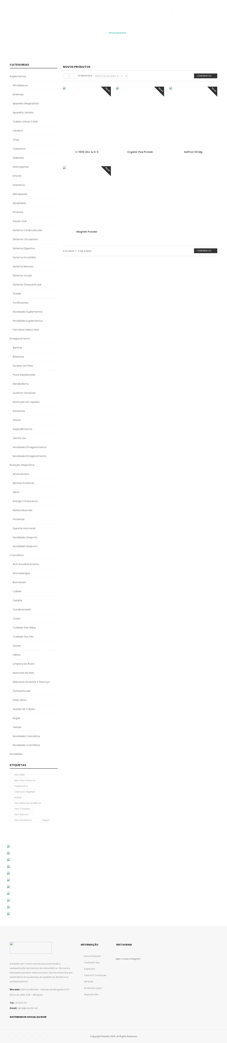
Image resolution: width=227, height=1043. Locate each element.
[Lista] (72, 75)
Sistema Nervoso (23, 266)
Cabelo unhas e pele (25, 121)
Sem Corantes (22, 808)
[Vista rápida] (105, 113)
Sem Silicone (21, 814)
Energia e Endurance (25, 501)
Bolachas (18, 356)
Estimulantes (20, 167)
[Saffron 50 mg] (193, 117)
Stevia (16, 420)
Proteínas (18, 519)
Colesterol (18, 149)
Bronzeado (19, 582)
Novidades (16, 754)
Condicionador (21, 609)
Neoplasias (19, 203)
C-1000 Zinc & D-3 (86, 152)
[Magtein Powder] (87, 196)
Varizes (16, 727)
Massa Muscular (22, 510)
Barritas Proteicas (23, 483)
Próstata (17, 212)
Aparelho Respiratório (25, 103)
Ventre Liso (19, 438)
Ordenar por (85, 75)
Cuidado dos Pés (23, 636)
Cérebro (17, 130)
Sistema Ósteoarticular (26, 284)
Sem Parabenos (23, 820)
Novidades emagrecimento (29, 456)
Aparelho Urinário (23, 112)
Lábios (16, 655)
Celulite (17, 600)
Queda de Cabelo (23, 709)
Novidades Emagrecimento (29, 447)
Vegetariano (21, 786)
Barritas (17, 347)
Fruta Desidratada (23, 375)
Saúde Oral (19, 221)
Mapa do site (91, 994)
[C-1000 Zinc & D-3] (87, 117)
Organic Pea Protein (140, 152)
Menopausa (19, 194)
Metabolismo (20, 384)
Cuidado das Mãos (24, 627)
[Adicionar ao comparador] (105, 106)
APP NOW (88, 981)
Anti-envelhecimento (25, 564)
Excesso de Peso (22, 365)
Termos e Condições (95, 975)
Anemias (18, 94)
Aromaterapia (21, 573)
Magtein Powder (86, 231)
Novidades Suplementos (27, 312)
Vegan (45, 820)
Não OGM (19, 774)
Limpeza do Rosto (23, 664)
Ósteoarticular (21, 691)
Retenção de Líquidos (26, 402)
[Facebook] (180, 10)
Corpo (16, 618)
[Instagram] (44, 1036)
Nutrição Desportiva (22, 465)
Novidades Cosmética (26, 736)
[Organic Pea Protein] (140, 117)
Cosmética (17, 555)
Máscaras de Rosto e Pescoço (31, 682)
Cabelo (17, 591)
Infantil (16, 176)
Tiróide (16, 293)
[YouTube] (36, 1036)
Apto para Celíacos (24, 780)
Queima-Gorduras (24, 393)
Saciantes (18, 411)
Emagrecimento (20, 338)
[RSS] (195, 10)
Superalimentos (22, 429)
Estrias (16, 645)
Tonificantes (20, 302)
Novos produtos (92, 956)
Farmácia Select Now (25, 329)
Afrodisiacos (20, 85)
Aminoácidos (20, 474)
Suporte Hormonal (23, 528)
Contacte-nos (92, 962)
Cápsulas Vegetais (24, 791)
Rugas (16, 718)
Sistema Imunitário (24, 257)
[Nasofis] (28, 12)
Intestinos (18, 185)
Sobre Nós (89, 968)
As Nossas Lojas (93, 988)
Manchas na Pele (23, 673)
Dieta (15, 492)
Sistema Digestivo (23, 248)
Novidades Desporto (25, 537)
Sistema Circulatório (25, 239)
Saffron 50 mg (193, 152)
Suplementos (18, 76)
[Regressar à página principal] (102, 32)
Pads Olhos (19, 700)
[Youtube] (202, 10)
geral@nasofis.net (28, 1008)
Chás (15, 139)
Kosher (18, 797)
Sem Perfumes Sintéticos (27, 803)
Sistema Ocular (22, 275)
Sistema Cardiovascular (27, 230)
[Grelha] (66, 75)
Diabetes (18, 158)
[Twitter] (188, 10)
